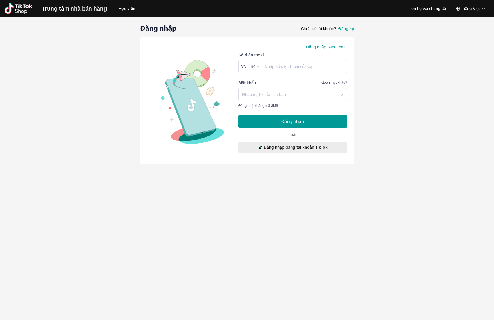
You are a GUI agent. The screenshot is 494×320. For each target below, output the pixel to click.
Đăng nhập (292, 121)
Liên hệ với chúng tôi (427, 8)
